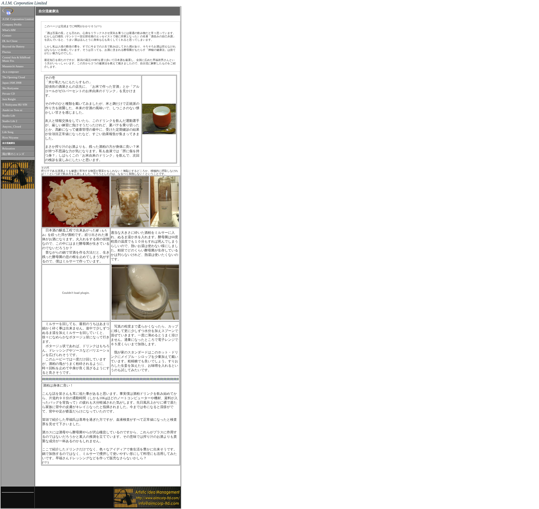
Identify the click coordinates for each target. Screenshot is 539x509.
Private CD (8, 93)
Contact (6, 35)
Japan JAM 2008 (11, 82)
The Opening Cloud (13, 77)
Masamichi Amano (13, 66)
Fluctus (6, 52)
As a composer (10, 71)
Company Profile (12, 24)
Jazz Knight (9, 99)
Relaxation (8, 148)
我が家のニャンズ (13, 154)
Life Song (7, 132)
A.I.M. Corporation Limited (18, 19)
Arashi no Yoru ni (12, 110)
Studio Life (8, 115)
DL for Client (9, 41)
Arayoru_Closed (11, 126)
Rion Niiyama (10, 137)
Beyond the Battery (13, 46)
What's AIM (9, 30)
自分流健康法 (8, 143)
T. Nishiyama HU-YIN (14, 104)
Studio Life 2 (9, 121)
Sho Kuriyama (10, 88)
